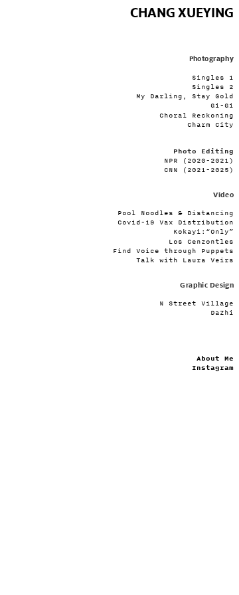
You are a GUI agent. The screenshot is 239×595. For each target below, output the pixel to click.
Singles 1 (213, 77)
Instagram (213, 368)
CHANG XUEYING (182, 13)
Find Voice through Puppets (173, 251)
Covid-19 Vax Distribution (176, 222)
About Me (215, 358)
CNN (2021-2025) (199, 170)
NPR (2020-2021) (199, 160)
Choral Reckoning (196, 115)
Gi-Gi (222, 105)
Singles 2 (213, 87)
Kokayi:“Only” (203, 231)
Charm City (210, 124)
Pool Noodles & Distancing (176, 213)
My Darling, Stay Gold (185, 96)
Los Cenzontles (201, 241)
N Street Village (196, 303)
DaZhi (222, 312)
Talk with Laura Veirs (185, 260)
